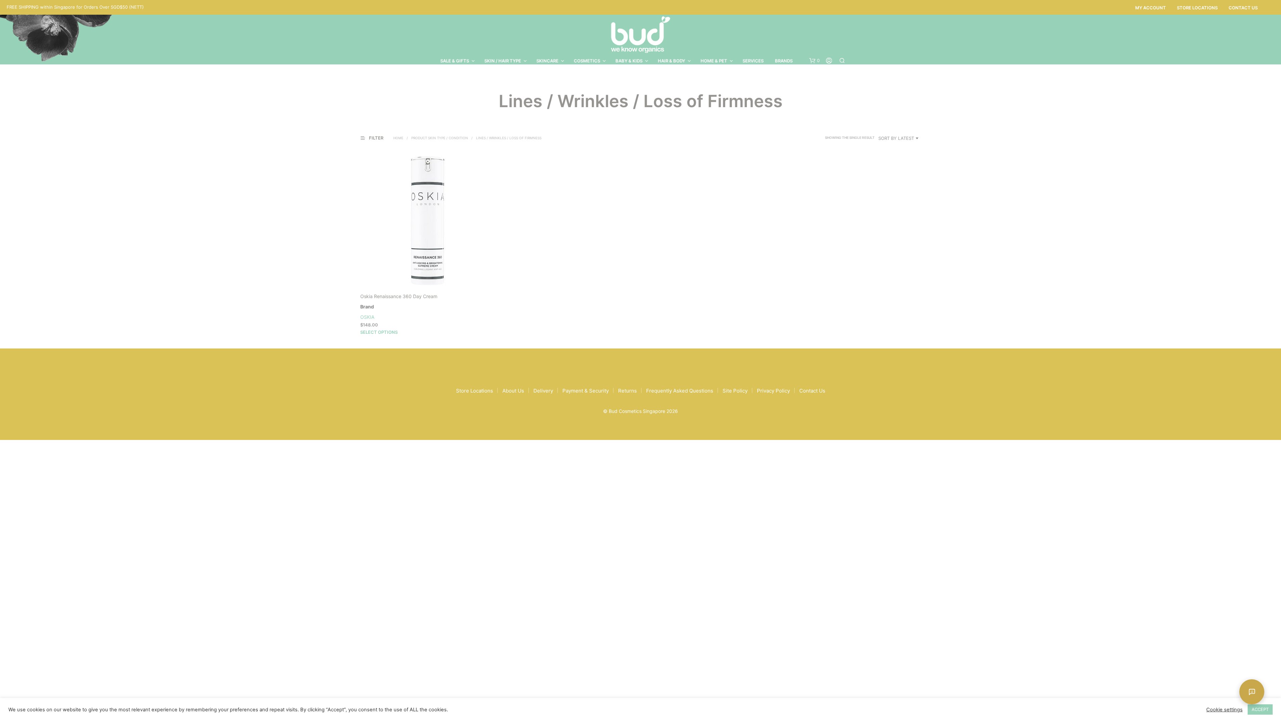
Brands (784, 60)
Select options (379, 332)
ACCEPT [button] (1260, 709)
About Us (513, 391)
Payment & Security (585, 391)
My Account (1150, 7)
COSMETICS (587, 60)
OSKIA (367, 317)
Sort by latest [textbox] (896, 138)
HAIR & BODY (671, 60)
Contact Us (1243, 7)
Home (398, 138)
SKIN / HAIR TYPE (502, 60)
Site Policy (735, 391)
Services (753, 60)
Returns (627, 391)
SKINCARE (547, 60)
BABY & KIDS (629, 60)
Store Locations (1197, 7)
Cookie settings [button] (1224, 710)
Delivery (543, 391)
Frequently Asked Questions (679, 391)
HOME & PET (714, 60)
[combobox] (899, 138)
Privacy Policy (773, 391)
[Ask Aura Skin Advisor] (1251, 691)
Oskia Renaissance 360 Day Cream (398, 296)
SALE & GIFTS (454, 60)
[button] (814, 60)
